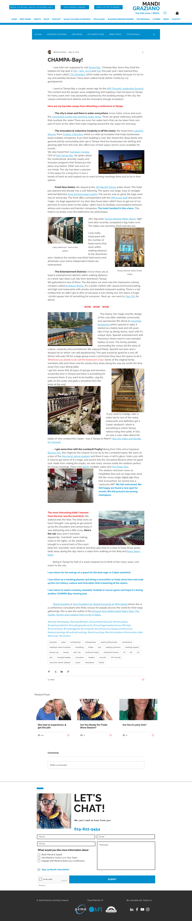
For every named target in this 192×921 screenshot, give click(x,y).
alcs (51, 657)
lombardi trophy (92, 652)
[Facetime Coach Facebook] (137, 909)
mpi (99, 647)
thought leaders (64, 657)
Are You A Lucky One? (135, 724)
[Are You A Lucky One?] (138, 709)
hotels (90, 647)
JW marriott (115, 657)
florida (101, 662)
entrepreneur (90, 642)
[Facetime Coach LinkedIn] (131, 909)
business (53, 642)
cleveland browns (111, 652)
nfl (124, 652)
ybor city (77, 652)
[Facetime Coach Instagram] (148, 909)
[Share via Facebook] (49, 671)
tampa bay (54, 652)
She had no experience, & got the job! (52, 726)
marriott (102, 657)
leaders (91, 657)
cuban (77, 662)
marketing (79, 647)
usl (138, 652)
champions (89, 662)
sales (63, 642)
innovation (79, 657)
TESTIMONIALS (133, 34)
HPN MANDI (77, 34)
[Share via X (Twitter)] (55, 671)
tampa (66, 652)
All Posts (38, 34)
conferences (75, 642)
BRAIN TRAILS (115, 34)
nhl (131, 652)
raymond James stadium (60, 662)
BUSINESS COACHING (57, 34)
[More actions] (142, 52)
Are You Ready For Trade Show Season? (93, 726)
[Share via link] (68, 671)
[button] (177, 12)
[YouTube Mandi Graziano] (142, 909)
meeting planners (113, 647)
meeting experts (132, 647)
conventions (127, 642)
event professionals (109, 642)
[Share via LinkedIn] (61, 671)
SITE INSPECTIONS (95, 34)
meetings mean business (60, 647)
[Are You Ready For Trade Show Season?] (96, 709)
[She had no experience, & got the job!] (54, 709)
